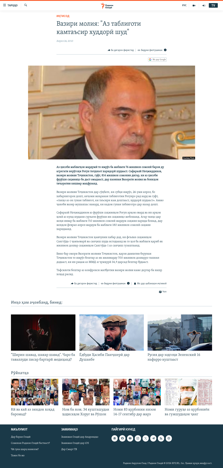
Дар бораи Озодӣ (21, 437)
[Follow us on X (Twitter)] (146, 438)
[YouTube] (194, 5)
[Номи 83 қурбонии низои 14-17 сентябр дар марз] (137, 392)
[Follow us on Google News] (115, 438)
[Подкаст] (169, 438)
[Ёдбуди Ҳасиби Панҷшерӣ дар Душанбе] (111, 332)
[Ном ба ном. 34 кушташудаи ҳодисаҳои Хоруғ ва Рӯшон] (86, 392)
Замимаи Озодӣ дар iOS (75, 443)
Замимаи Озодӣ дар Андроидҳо (79, 437)
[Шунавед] (204, 5)
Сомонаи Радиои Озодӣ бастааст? (30, 443)
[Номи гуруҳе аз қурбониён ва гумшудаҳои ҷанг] (188, 392)
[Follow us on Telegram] (153, 438)
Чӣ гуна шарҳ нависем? (25, 449)
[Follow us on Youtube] (130, 438)
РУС (184, 5)
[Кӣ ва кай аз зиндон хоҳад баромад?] (34, 392)
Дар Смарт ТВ (69, 449)
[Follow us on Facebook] (122, 438)
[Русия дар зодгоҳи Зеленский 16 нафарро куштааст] (180, 332)
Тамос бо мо (17, 455)
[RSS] (161, 438)
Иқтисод (62, 16)
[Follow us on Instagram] (138, 438)
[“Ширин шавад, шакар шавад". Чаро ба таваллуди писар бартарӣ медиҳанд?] (43, 332)
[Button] (121, 50)
